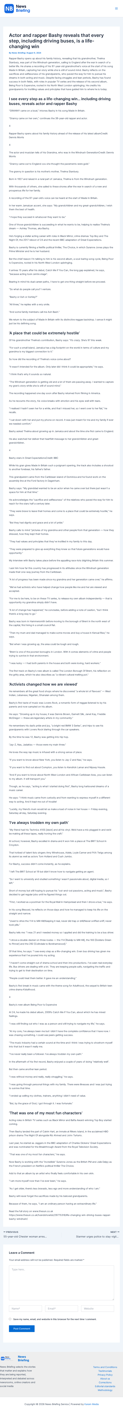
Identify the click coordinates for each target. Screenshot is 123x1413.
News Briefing (23, 1358)
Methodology (105, 1390)
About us (105, 1378)
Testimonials (105, 1371)
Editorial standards (105, 1386)
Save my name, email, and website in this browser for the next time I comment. (55, 1319)
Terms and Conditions (105, 1367)
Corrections (105, 1382)
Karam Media (91, 1404)
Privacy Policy (105, 1374)
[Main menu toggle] (116, 8)
